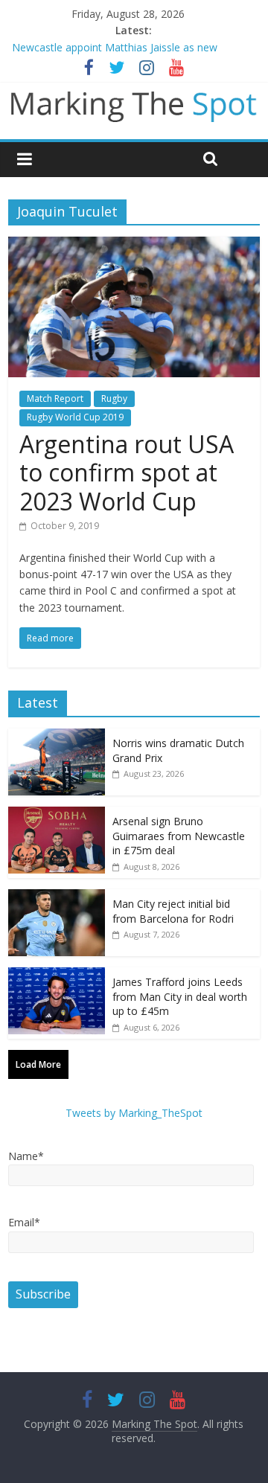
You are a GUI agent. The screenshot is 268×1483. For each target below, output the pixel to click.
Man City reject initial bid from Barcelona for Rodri (173, 911)
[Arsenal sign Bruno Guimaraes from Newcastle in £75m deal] (56, 814)
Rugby (114, 398)
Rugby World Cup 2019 (75, 417)
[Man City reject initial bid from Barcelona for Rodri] (56, 897)
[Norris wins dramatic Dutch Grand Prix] (56, 736)
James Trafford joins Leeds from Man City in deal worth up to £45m (179, 996)
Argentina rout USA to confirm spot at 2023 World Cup (126, 472)
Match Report (55, 398)
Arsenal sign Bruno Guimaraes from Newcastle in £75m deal (178, 835)
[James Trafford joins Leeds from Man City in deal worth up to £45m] (56, 975)
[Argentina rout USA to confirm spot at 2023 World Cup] (134, 245)
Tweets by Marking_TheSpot (134, 1113)
